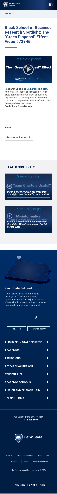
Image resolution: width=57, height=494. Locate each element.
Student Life (14, 374)
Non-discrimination (25, 455)
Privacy (9, 455)
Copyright (15, 461)
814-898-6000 (31, 419)
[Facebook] (13, 317)
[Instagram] (21, 317)
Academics (12, 350)
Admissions (13, 358)
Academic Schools (18, 382)
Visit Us (16, 328)
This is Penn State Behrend (23, 342)
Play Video (28, 69)
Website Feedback (40, 461)
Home (8, 13)
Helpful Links (14, 398)
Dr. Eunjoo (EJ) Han (37, 88)
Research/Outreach (19, 366)
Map (26, 461)
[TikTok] (36, 317)
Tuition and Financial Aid (22, 390)
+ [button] (47, 342)
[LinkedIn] (28, 317)
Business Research (19, 137)
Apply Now (39, 328)
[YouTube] (44, 317)
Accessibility (43, 455)
